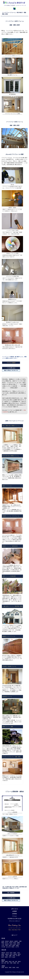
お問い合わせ (14, 908)
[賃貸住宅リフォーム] (12, 706)
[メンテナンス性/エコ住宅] (12, 221)
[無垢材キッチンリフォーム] (12, 646)
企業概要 (14, 911)
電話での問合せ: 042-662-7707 (11, 370)
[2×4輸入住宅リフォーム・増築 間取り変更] (12, 616)
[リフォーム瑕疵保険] (12, 803)
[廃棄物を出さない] (12, 290)
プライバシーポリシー (14, 921)
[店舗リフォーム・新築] (12, 736)
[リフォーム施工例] (12, 867)
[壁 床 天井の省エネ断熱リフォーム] (12, 466)
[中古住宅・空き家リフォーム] (12, 676)
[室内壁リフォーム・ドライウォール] (12, 526)
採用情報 (14, 913)
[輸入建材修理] (12, 85)
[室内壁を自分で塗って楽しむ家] (12, 336)
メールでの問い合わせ (11, 368)
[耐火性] (12, 175)
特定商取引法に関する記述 (14, 918)
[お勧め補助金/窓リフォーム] (12, 846)
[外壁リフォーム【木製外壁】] (12, 586)
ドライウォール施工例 (11, 362)
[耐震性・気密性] (12, 198)
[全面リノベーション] (12, 496)
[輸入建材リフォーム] (12, 66)
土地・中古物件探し (11, 892)
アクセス (14, 916)
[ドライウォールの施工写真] (12, 267)
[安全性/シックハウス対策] (12, 244)
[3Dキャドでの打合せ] (12, 824)
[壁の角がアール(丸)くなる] (12, 313)
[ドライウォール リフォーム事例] (12, 104)
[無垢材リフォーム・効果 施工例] (12, 556)
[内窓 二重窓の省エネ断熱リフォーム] (12, 435)
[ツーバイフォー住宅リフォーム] (12, 46)
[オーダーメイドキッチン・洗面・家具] (12, 767)
